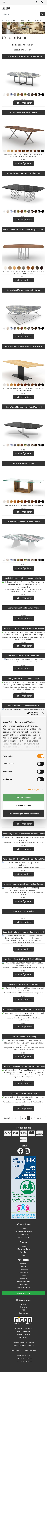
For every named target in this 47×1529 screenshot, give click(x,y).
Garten (23, 1275)
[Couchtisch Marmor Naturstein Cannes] (23, 543)
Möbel (23, 1267)
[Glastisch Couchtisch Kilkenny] (23, 1043)
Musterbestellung (23, 1249)
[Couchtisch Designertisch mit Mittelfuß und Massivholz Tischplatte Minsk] (23, 1071)
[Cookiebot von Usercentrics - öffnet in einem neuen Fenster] (28, 713)
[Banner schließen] (43, 713)
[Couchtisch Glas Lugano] (23, 484)
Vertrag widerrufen (23, 1293)
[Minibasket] (42, 2)
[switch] (40, 764)
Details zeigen (33, 789)
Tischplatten (23, 1269)
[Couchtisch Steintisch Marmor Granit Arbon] (23, 78)
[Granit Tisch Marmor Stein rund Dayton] (23, 194)
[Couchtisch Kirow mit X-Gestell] (23, 134)
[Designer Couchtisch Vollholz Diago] (23, 683)
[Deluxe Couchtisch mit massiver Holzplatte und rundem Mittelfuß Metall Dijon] (23, 251)
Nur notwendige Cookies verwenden (23, 814)
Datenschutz (23, 1313)
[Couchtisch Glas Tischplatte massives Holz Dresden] (23, 633)
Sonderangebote (23, 1284)
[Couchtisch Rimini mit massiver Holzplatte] (23, 368)
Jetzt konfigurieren (23, 102)
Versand (23, 1228)
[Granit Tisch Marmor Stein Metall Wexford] (23, 428)
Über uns (23, 1307)
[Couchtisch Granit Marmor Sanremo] (23, 989)
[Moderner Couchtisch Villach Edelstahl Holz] (23, 964)
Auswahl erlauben (23, 805)
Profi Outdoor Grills (23, 1281)
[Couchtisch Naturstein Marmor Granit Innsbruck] (23, 937)
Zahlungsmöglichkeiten (23, 1231)
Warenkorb (23, 1252)
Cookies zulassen (23, 797)
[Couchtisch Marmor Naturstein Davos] (23, 311)
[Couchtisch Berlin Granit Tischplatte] (23, 659)
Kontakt (23, 1246)
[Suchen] (42, 14)
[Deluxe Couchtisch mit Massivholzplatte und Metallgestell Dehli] (23, 864)
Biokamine (23, 1278)
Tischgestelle (23, 1272)
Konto (24, 1255)
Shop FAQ (23, 1264)
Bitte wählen (23, 45)
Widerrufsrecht (23, 1237)
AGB (23, 1310)
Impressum (23, 1304)
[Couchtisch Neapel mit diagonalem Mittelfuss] (23, 584)
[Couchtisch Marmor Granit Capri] (23, 1098)
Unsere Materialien (23, 1234)
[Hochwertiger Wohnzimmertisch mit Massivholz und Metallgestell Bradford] (23, 838)
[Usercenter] (36, 2)
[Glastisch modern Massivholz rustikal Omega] (23, 889)
